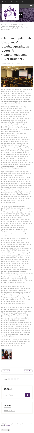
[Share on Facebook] (9, 379)
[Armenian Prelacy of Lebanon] (10, 12)
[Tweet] (12, 379)
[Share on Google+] (15, 379)
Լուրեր (20, 63)
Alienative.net (6, 425)
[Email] (18, 379)
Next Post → (27, 371)
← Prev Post (6, 371)
